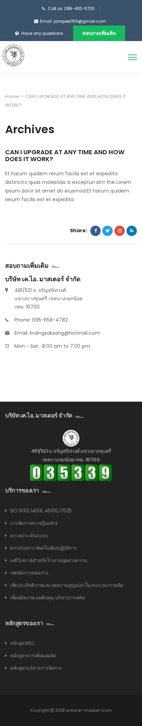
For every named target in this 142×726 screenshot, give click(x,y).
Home (12, 96)
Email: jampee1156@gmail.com (73, 21)
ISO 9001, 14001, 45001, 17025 (41, 510)
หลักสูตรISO (22, 643)
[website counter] (71, 472)
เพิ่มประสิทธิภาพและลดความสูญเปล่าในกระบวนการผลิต (66, 585)
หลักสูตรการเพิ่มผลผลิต (33, 655)
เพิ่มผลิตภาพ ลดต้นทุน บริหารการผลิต (47, 597)
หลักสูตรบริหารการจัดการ (36, 668)
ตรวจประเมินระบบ (29, 535)
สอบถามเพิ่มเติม (99, 33)
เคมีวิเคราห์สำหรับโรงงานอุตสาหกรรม (48, 560)
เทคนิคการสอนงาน (29, 572)
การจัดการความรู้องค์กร (34, 523)
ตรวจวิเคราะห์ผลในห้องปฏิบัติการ (43, 547)
